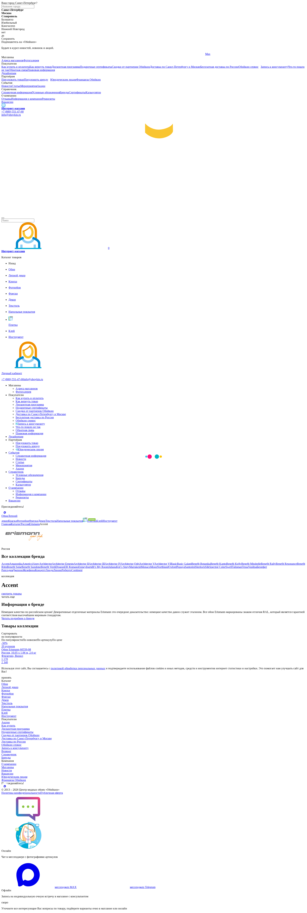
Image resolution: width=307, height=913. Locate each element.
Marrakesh (135, 566)
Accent (5, 563)
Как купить (8, 725)
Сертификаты (77, 92)
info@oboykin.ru (11, 114)
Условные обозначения (46, 92)
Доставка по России (13, 741)
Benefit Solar (14, 566)
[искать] (2, 217)
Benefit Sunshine (31, 566)
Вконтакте (109, 53)
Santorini (190, 566)
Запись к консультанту (274, 66)
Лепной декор (9, 687)
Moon (153, 566)
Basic (174, 563)
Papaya (181, 566)
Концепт (40, 570)
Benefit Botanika (200, 563)
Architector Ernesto (63, 563)
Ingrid (89, 566)
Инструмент (8, 716)
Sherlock (200, 566)
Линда (49, 570)
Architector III (97, 563)
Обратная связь (18, 70)
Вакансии (7, 102)
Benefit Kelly (233, 563)
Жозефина (29, 570)
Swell (228, 566)
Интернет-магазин (13, 108)
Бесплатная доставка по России (219, 66)
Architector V (146, 563)
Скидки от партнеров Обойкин (131, 66)
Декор (5, 700)
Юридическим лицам (63, 79)
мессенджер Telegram (142, 887)
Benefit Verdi (48, 566)
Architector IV (113, 563)
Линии (57, 570)
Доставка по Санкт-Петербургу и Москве (175, 66)
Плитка (5, 709)
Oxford (172, 566)
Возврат (6, 751)
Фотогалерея (31, 60)
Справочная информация (16, 92)
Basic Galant (184, 563)
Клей (4, 712)
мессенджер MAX (66, 887)
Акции (41, 86)
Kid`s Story (122, 566)
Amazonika (15, 563)
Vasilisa (252, 566)
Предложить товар (12, 79)
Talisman (237, 566)
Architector (45, 563)
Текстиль (6, 703)
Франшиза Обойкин (88, 79)
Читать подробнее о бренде (17, 618)
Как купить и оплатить (15, 66)
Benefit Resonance (286, 563)
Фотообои (7, 693)
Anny (36, 563)
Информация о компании (26, 98)
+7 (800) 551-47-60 (12, 111)
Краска (5, 690)
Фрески (6, 696)
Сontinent (76, 570)
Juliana (112, 566)
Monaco (145, 566)
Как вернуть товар (40, 66)
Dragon (60, 566)
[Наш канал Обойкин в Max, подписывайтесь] (3, 105)
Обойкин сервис (248, 66)
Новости (6, 86)
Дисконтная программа (66, 66)
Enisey (82, 566)
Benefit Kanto (218, 563)
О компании (16, 487)
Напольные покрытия (14, 706)
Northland (162, 566)
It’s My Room (100, 566)
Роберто (66, 570)
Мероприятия (28, 86)
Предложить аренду (36, 79)
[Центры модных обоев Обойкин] (153, 213)
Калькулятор (93, 92)
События (14, 452)
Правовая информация (41, 70)
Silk (207, 566)
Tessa (245, 566)
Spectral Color (217, 566)
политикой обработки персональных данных (78, 668)
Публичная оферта (51, 792)
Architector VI (162, 563)
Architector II (81, 563)
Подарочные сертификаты (96, 66)
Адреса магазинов (12, 60)
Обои (4, 684)
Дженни (18, 570)
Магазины (7, 767)
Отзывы (6, 98)
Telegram (6, 53)
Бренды (64, 92)
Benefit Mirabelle (251, 563)
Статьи (16, 86)
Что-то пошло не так (28, 426)
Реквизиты (48, 98)
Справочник (16, 471)
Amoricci (27, 563)
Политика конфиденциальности (20, 792)
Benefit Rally (268, 563)
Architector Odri (130, 563)
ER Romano (71, 566)
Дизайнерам (8, 73)
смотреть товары (11, 593)
